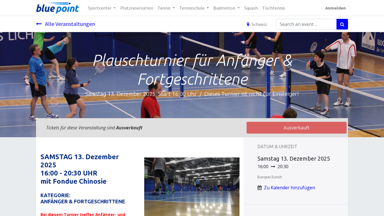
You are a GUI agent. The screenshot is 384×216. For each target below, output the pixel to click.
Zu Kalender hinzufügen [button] (289, 187)
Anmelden (335, 8)
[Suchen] (342, 24)
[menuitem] (136, 8)
